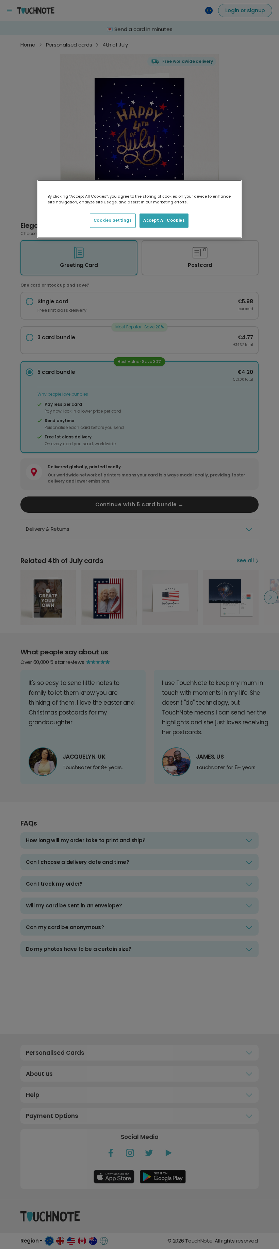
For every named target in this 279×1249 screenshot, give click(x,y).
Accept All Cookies (164, 220)
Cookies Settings (113, 220)
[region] (139, 209)
